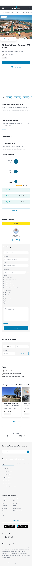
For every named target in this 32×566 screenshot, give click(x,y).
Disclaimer (8, 563)
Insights (4, 515)
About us (15, 503)
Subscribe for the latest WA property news (14, 447)
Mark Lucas (16, 235)
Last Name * (6, 256)
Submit (16, 328)
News (14, 500)
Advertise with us (17, 508)
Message (5, 305)
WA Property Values (17, 510)
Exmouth (18, 12)
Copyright (14, 563)
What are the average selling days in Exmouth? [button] (15, 376)
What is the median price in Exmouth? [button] (13, 373)
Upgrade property (17, 421)
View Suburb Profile (16, 210)
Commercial (4, 508)
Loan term (5, 350)
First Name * (16, 250)
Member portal (16, 520)
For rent (4, 500)
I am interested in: (7, 290)
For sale (4, 498)
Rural (3, 513)
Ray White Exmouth (16, 236)
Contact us (15, 498)
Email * (4, 262)
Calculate (22, 353)
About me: (5, 275)
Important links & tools (8, 464)
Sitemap (14, 505)
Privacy (3, 563)
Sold (12, 12)
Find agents (4, 505)
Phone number (6, 269)
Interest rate (18, 344)
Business (4, 510)
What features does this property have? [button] (13, 370)
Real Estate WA (21, 464)
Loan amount (5, 344)
